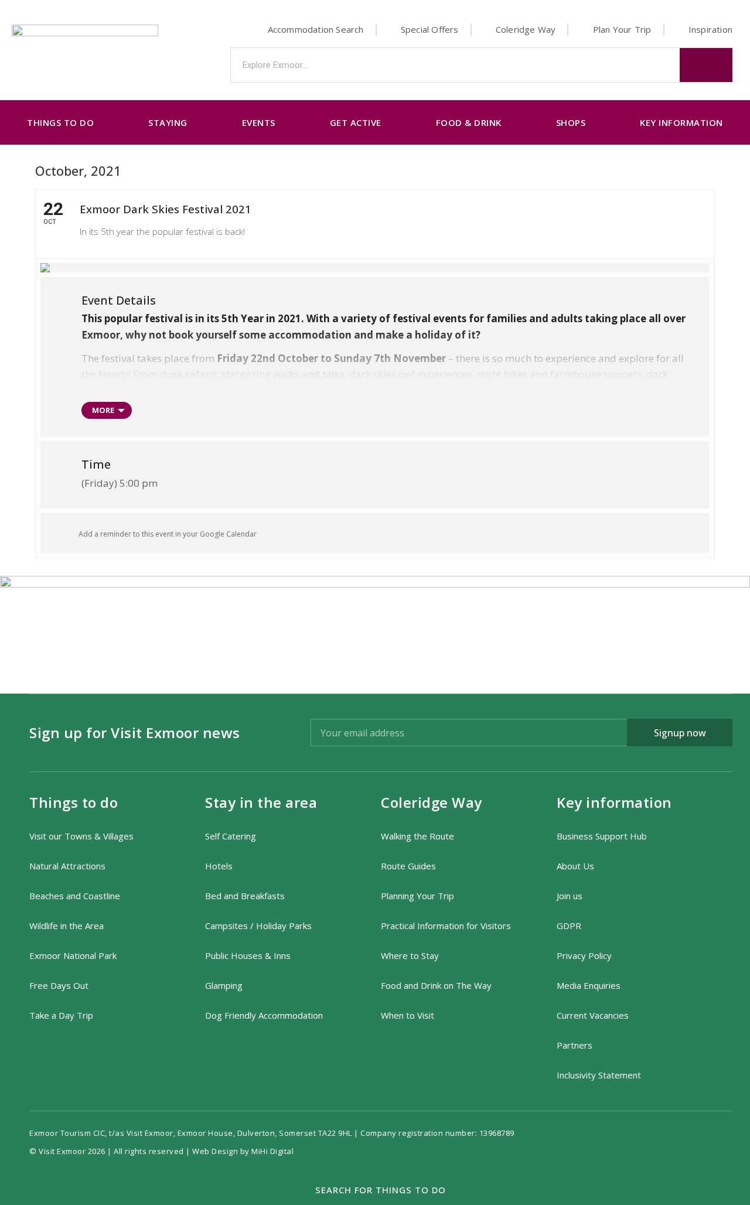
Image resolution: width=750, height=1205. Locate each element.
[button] (375, 1190)
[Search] (706, 65)
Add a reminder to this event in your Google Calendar (168, 534)
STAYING (168, 122)
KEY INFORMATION (681, 122)
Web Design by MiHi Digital (244, 1151)
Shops (571, 122)
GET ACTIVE (355, 122)
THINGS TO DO (60, 122)
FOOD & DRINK (469, 122)
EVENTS (258, 122)
